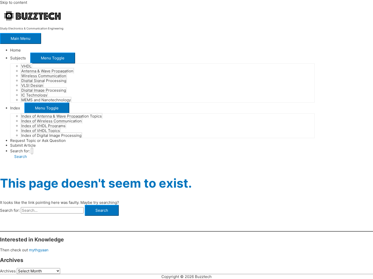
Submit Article (23, 145)
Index (15, 108)
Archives (8, 271)
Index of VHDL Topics (40, 130)
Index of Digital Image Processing (51, 135)
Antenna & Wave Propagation (47, 71)
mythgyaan (38, 250)
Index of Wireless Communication (51, 121)
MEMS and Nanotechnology (46, 99)
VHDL (26, 66)
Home (15, 50)
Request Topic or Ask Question (38, 140)
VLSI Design (32, 85)
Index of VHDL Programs (43, 125)
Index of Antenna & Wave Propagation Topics (61, 116)
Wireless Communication (43, 75)
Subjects (18, 58)
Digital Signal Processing (43, 80)
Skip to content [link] (13, 2)
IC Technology (34, 95)
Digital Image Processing (43, 90)
